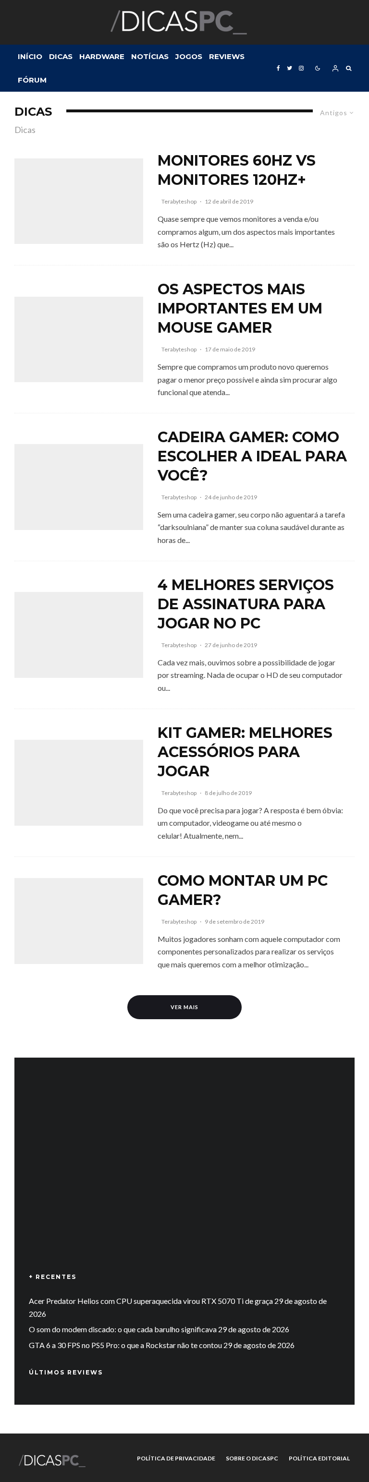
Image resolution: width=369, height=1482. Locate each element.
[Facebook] (278, 68)
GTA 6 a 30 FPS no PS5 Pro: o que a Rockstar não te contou (125, 1344)
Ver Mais (184, 1007)
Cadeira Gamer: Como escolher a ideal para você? (252, 456)
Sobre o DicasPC (252, 1458)
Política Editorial (319, 1458)
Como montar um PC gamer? (243, 890)
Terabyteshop (179, 201)
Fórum (32, 79)
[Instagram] (301, 68)
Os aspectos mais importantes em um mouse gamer (240, 308)
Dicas (61, 56)
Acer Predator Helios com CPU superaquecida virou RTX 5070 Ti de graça (151, 1300)
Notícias (150, 56)
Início (30, 56)
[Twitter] (289, 68)
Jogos (188, 56)
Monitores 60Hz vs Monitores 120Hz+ (237, 170)
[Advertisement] (184, 1179)
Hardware (101, 56)
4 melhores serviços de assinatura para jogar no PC (246, 604)
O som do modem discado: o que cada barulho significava (123, 1329)
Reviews (227, 56)
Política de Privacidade (176, 1458)
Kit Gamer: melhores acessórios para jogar (245, 752)
